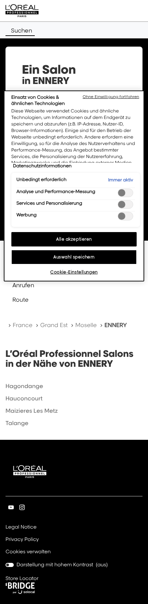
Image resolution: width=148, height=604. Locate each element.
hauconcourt (24, 398)
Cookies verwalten (28, 552)
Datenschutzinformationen (42, 166)
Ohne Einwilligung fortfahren (111, 96)
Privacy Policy (22, 540)
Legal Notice (21, 527)
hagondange (24, 386)
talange (17, 423)
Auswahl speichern (74, 256)
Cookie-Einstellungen (73, 272)
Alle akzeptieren (74, 239)
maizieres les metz (32, 410)
